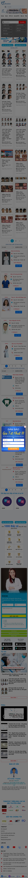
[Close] (25, 427)
